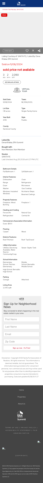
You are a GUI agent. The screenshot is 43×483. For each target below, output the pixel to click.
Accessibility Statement (18, 430)
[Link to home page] (21, 3)
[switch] (27, 50)
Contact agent (8, 50)
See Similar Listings (12, 82)
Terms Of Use (12, 427)
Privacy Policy (28, 427)
